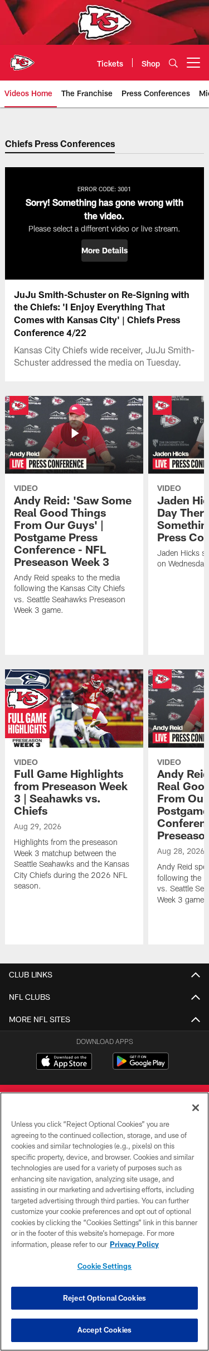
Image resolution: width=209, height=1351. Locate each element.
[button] (104, 250)
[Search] (173, 62)
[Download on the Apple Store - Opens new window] (64, 1062)
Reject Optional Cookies (104, 1297)
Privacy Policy (134, 1244)
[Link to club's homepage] (22, 58)
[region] (104, 1221)
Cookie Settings (104, 1266)
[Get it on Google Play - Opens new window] (140, 1066)
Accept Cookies (104, 1329)
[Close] (195, 1107)
